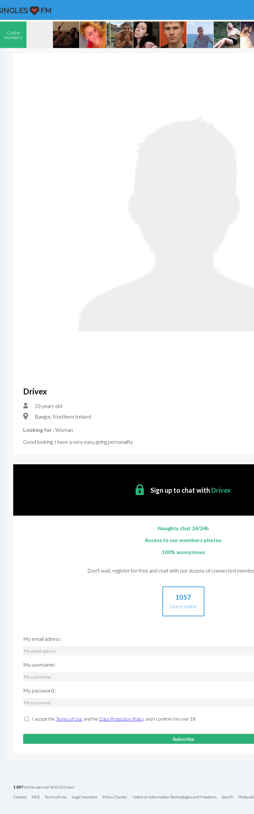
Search (227, 797)
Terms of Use (69, 719)
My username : (40, 664)
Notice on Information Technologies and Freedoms (174, 797)
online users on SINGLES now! (43, 787)
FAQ (36, 797)
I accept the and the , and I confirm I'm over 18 (113, 719)
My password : (39, 690)
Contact (20, 797)
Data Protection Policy (121, 719)
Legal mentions (85, 797)
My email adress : (42, 638)
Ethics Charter (115, 797)
